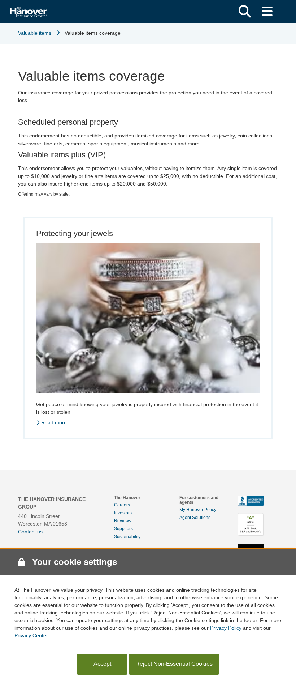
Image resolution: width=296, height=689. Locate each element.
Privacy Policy (225, 628)
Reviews (122, 520)
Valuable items (34, 33)
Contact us (30, 532)
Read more (54, 422)
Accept (102, 664)
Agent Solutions (194, 517)
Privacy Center (31, 635)
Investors (123, 512)
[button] (244, 11)
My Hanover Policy (197, 509)
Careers (122, 504)
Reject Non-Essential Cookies (174, 664)
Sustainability (127, 536)
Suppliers (123, 528)
